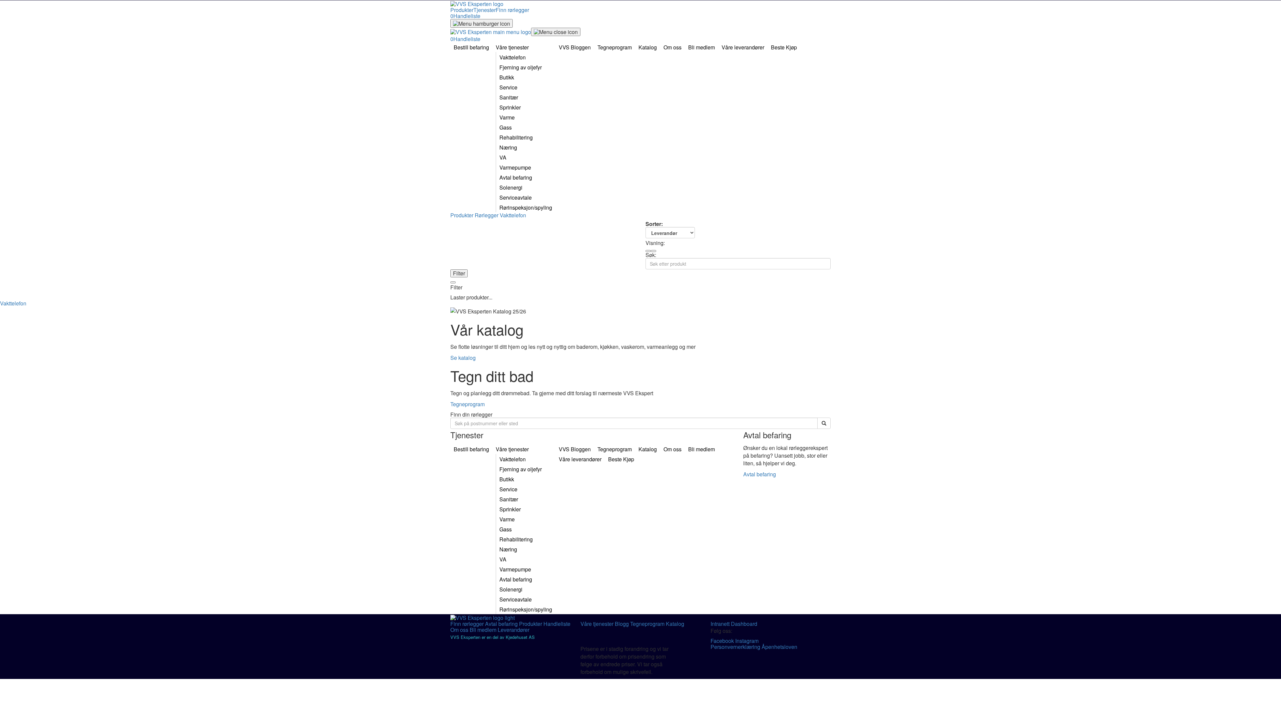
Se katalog (463, 358)
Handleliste (556, 624)
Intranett (721, 624)
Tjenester (484, 10)
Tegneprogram (467, 404)
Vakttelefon (513, 215)
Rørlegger (487, 215)
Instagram (747, 641)
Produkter (461, 10)
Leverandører (513, 630)
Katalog (675, 624)
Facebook (723, 641)
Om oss (460, 630)
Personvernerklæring (736, 647)
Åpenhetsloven (779, 647)
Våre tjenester (597, 624)
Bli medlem (484, 630)
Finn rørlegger (512, 10)
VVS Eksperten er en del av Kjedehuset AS (492, 637)
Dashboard (744, 624)
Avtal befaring (759, 474)
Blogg (622, 624)
